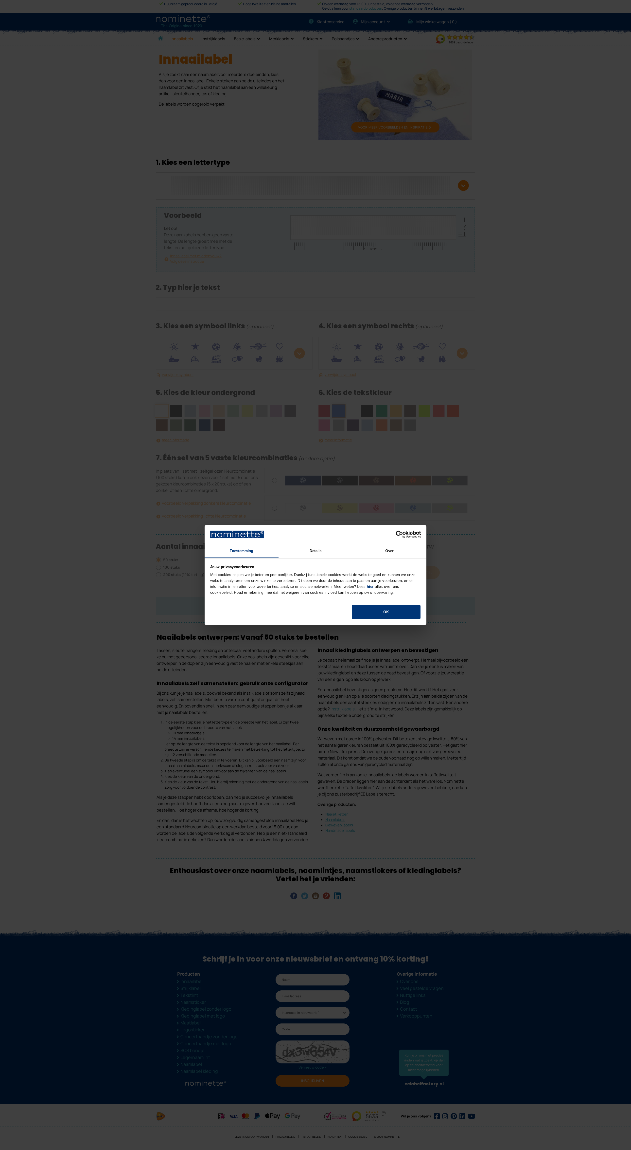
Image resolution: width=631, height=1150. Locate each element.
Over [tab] (389, 551)
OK (386, 612)
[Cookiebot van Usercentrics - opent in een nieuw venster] (399, 534)
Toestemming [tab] (241, 551)
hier (370, 586)
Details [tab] (316, 551)
